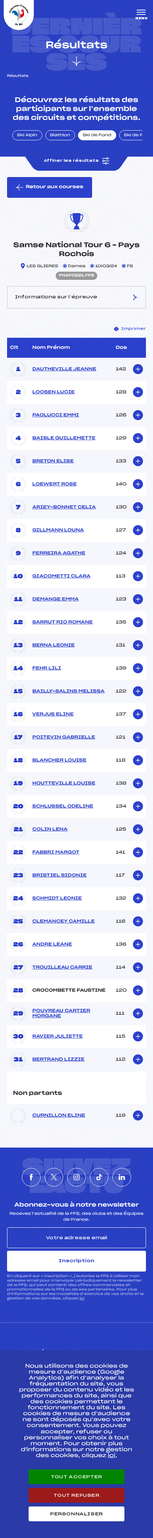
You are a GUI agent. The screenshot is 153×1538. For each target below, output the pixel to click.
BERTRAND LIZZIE (58, 1059)
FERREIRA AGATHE (58, 553)
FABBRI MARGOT (55, 852)
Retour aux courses (54, 187)
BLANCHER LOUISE (59, 760)
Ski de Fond (97, 135)
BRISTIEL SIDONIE (59, 875)
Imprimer (133, 329)
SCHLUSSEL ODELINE (62, 806)
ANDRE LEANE (52, 944)
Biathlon (60, 135)
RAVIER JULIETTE (57, 1036)
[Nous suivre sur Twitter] (54, 1177)
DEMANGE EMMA (55, 599)
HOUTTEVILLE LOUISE (63, 783)
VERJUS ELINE (53, 714)
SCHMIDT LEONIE (57, 898)
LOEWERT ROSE (54, 484)
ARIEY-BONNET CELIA (64, 507)
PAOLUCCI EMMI (55, 415)
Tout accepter (76, 1477)
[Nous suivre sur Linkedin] (122, 1177)
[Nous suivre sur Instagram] (76, 1177)
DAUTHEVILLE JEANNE (64, 369)
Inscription (76, 1261)
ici (81, 1298)
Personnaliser (76, 1514)
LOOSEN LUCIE (53, 392)
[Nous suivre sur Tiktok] (99, 1177)
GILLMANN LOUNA (58, 530)
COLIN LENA (50, 829)
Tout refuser (76, 1495)
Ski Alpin (27, 135)
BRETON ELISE (53, 461)
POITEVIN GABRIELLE (63, 737)
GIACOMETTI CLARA (61, 576)
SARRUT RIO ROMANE (62, 622)
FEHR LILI (46, 668)
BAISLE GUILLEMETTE (63, 438)
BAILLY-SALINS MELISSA (68, 691)
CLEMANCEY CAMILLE (63, 921)
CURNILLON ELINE (58, 1115)
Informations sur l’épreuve (56, 297)
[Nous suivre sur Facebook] (31, 1177)
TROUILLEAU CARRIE (62, 967)
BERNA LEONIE (53, 645)
